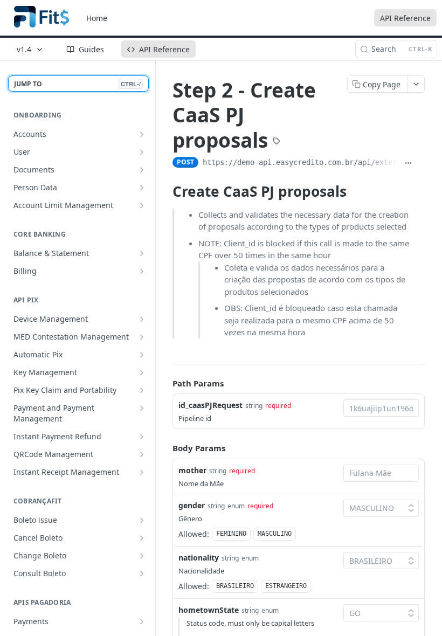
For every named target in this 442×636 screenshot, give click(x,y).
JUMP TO (77, 83)
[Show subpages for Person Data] (141, 187)
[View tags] (276, 141)
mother (192, 470)
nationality (198, 557)
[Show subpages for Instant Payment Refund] (141, 436)
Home (96, 18)
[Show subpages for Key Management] (141, 372)
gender (191, 505)
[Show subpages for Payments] (141, 621)
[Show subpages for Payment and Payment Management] (141, 408)
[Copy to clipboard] (421, 163)
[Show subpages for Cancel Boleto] (141, 538)
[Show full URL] (408, 163)
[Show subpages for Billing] (141, 271)
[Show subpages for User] (141, 152)
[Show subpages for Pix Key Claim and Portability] (141, 390)
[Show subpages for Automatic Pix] (141, 354)
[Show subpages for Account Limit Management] (141, 205)
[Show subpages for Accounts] (141, 134)
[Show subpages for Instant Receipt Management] (141, 472)
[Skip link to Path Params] (165, 383)
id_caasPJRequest (210, 405)
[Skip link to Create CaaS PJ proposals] (165, 191)
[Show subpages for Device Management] (141, 319)
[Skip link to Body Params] (165, 448)
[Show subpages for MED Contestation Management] (141, 337)
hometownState (208, 610)
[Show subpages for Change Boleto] (141, 555)
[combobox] (381, 408)
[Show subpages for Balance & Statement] (141, 253)
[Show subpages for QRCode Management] (141, 454)
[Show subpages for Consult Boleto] (141, 573)
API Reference (405, 18)
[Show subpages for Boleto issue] (141, 520)
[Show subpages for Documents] (141, 169)
